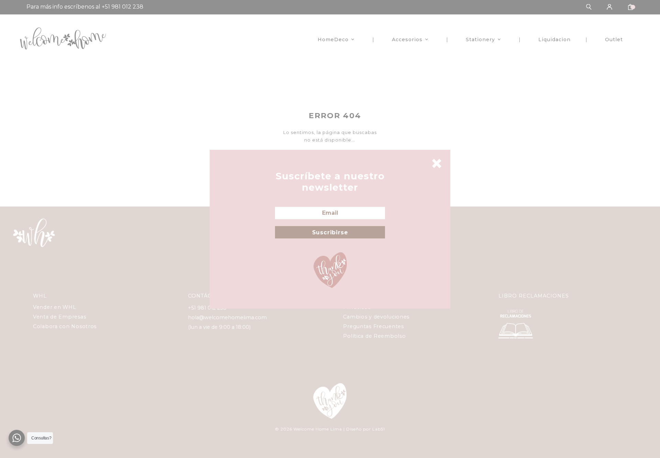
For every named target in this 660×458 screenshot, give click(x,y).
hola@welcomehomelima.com (227, 317)
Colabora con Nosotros (65, 326)
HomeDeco (333, 39)
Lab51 (378, 429)
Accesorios (407, 39)
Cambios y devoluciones (376, 317)
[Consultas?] (17, 438)
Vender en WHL (54, 307)
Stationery (480, 39)
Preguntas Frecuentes (373, 326)
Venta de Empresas (59, 317)
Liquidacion (554, 39)
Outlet (614, 39)
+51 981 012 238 (207, 308)
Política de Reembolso (374, 336)
